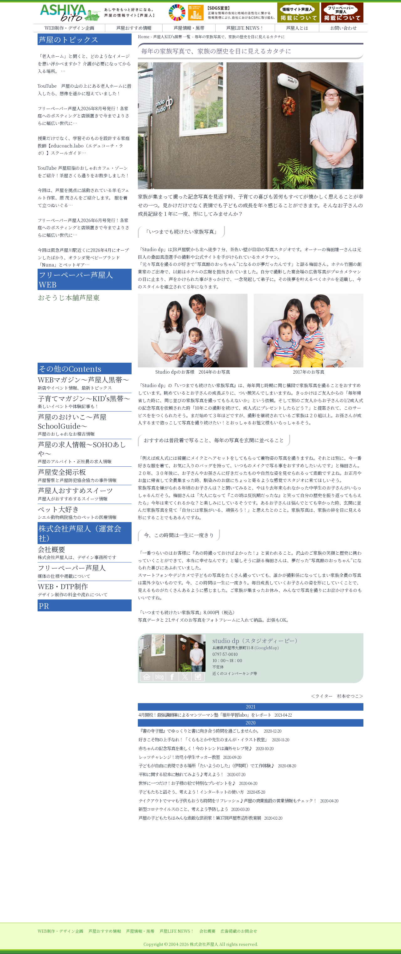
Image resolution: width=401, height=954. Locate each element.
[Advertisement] (200, 872)
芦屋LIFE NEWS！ (245, 27)
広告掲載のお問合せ (239, 931)
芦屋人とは (297, 27)
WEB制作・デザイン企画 (69, 27)
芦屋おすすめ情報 (133, 27)
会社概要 (207, 931)
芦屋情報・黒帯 (189, 27)
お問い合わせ (343, 27)
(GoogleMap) (266, 647)
